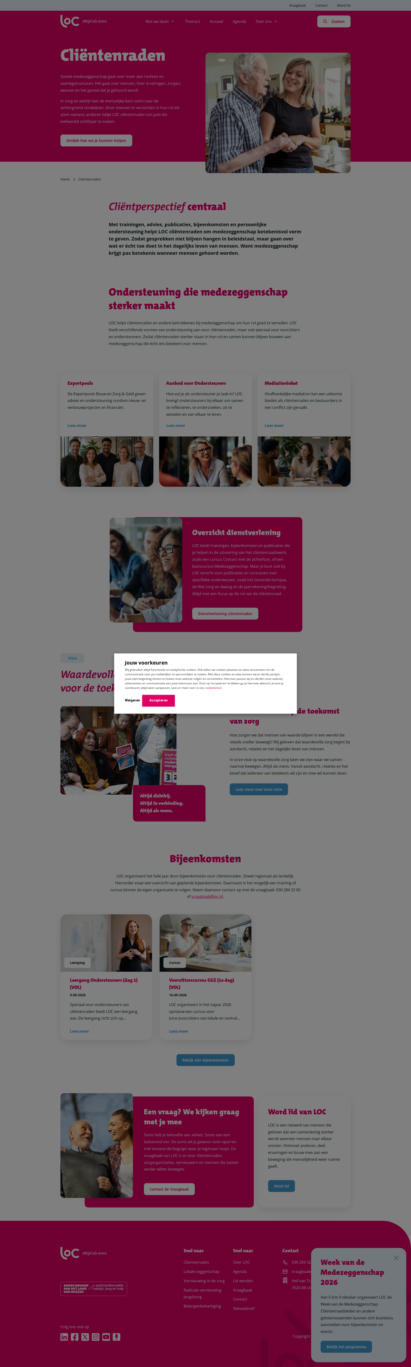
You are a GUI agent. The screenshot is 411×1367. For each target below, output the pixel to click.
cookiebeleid (213, 688)
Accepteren (158, 700)
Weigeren (132, 700)
